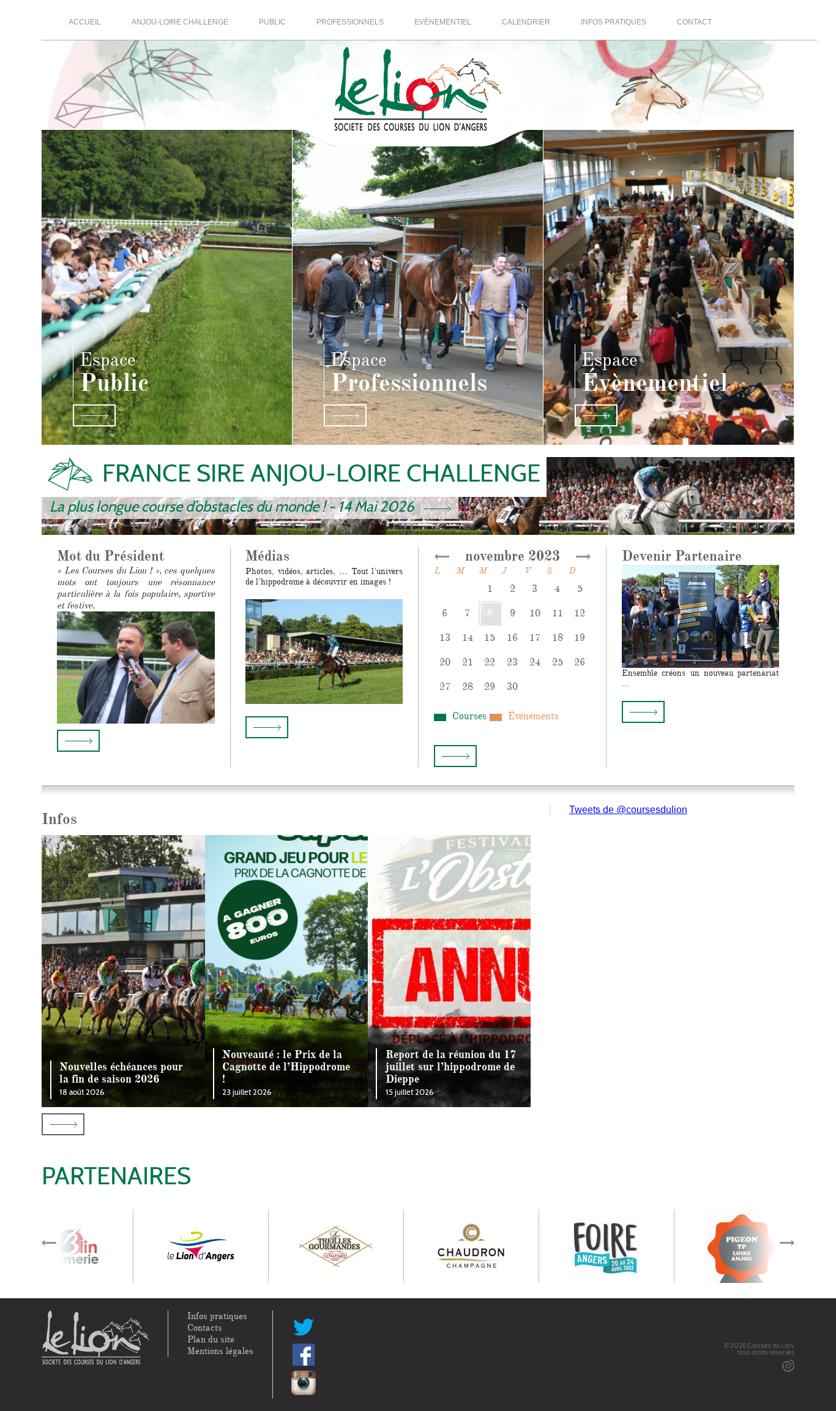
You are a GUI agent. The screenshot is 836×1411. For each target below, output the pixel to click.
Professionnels (350, 22)
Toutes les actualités (63, 1124)
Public (272, 22)
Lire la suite (78, 741)
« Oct (442, 556)
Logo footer (95, 1338)
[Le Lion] (418, 82)
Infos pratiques (613, 22)
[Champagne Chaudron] (471, 1246)
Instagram (303, 1383)
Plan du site (210, 1339)
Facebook (303, 1354)
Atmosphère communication (788, 1366)
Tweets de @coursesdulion (628, 809)
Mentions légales (220, 1351)
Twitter (303, 1326)
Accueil (85, 22)
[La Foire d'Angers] (606, 1246)
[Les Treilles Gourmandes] (336, 1246)
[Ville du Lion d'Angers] (200, 1246)
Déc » (583, 556)
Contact (694, 22)
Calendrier (526, 22)
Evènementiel (442, 22)
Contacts (204, 1328)
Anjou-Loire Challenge (180, 22)
